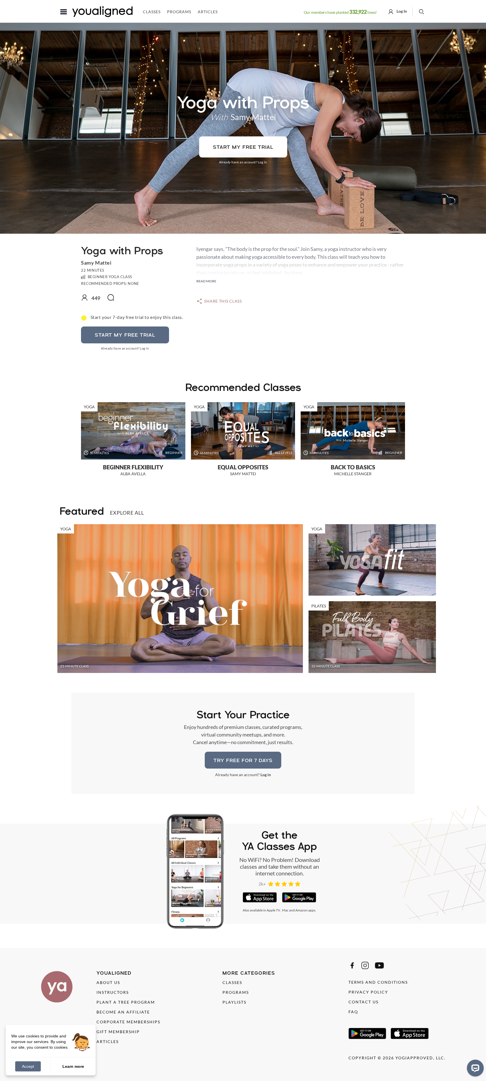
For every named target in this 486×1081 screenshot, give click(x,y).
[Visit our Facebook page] (352, 965)
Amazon (301, 910)
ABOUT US (108, 982)
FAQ (353, 1011)
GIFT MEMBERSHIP (118, 1031)
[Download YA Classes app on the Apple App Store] (260, 897)
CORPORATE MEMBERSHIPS (128, 1021)
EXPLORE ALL (127, 513)
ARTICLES (107, 1041)
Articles (208, 11)
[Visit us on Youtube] (379, 965)
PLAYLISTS (234, 1002)
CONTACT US (363, 1001)
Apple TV (273, 910)
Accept (28, 1066)
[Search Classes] (421, 11)
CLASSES (232, 982)
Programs (179, 11)
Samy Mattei (253, 117)
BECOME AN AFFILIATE (123, 1012)
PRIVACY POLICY (368, 992)
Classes (152, 11)
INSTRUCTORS (112, 992)
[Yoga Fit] (372, 560)
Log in (262, 162)
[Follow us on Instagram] (365, 965)
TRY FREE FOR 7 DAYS (243, 760)
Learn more (73, 1066)
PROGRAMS (235, 992)
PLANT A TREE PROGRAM (125, 1002)
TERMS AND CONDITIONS (378, 982)
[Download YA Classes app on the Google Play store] (299, 897)
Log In (401, 11)
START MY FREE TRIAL (243, 147)
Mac (285, 910)
